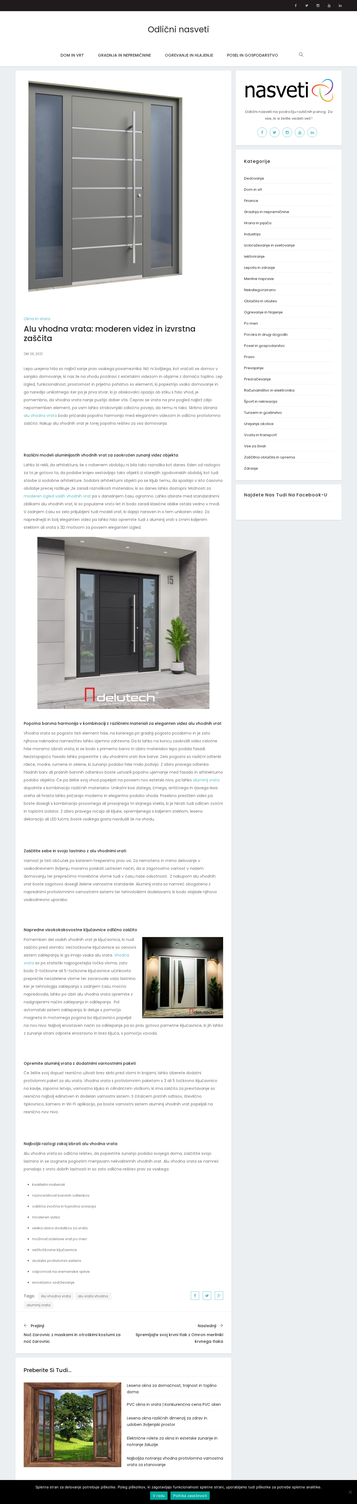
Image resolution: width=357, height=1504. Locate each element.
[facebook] (195, 1296)
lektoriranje (254, 256)
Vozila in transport (260, 435)
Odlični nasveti (178, 29)
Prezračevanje (257, 379)
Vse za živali (255, 446)
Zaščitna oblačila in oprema (269, 457)
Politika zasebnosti (190, 1495)
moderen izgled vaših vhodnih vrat (57, 496)
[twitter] (207, 1296)
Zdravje (251, 468)
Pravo (249, 356)
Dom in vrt (72, 55)
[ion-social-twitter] (306, 5)
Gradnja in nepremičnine (124, 55)
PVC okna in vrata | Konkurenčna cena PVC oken (174, 1404)
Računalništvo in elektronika (269, 390)
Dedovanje (254, 178)
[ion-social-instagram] (318, 5)
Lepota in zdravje (259, 267)
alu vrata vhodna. (93, 1296)
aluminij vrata (206, 780)
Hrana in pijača (257, 223)
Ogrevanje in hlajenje (189, 55)
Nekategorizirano (260, 290)
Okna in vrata (37, 319)
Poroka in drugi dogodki (266, 334)
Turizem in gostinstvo (263, 412)
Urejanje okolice (259, 423)
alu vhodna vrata (40, 415)
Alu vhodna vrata (56, 1296)
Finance (251, 200)
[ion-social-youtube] (329, 5)
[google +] (219, 1296)
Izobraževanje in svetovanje (269, 245)
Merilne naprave (259, 278)
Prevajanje (254, 368)
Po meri (251, 323)
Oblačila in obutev (260, 301)
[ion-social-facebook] (296, 5)
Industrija (252, 234)
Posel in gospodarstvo (252, 55)
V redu (159, 1495)
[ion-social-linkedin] (340, 5)
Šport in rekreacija (260, 401)
